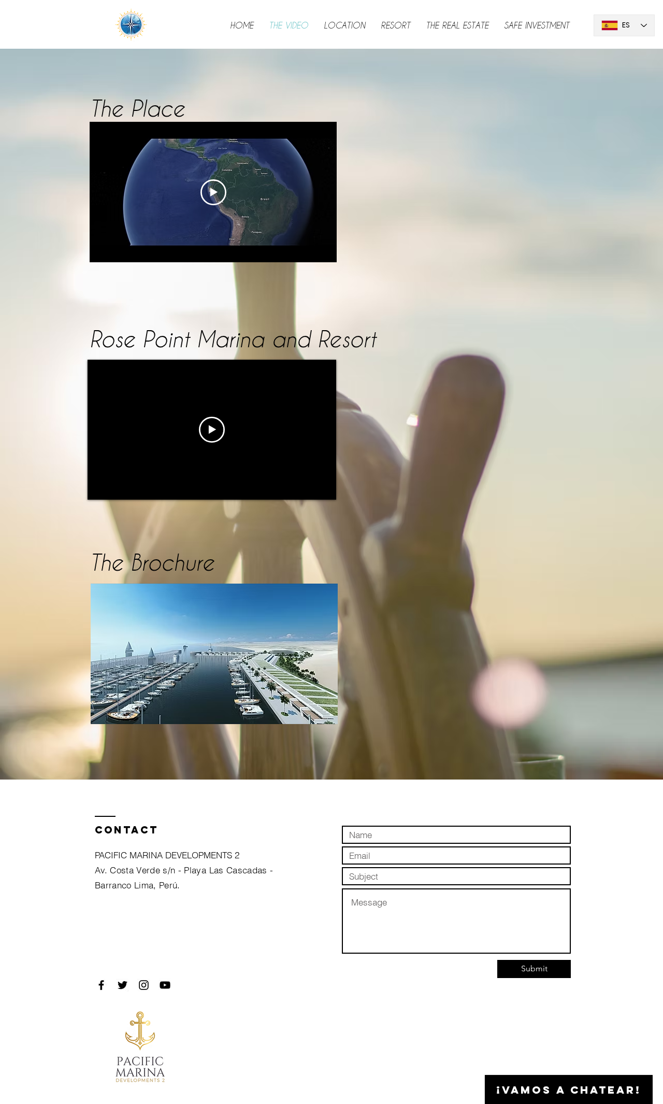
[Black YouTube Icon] (164, 985)
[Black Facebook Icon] (101, 985)
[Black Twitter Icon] (122, 985)
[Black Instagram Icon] (143, 985)
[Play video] (213, 192)
